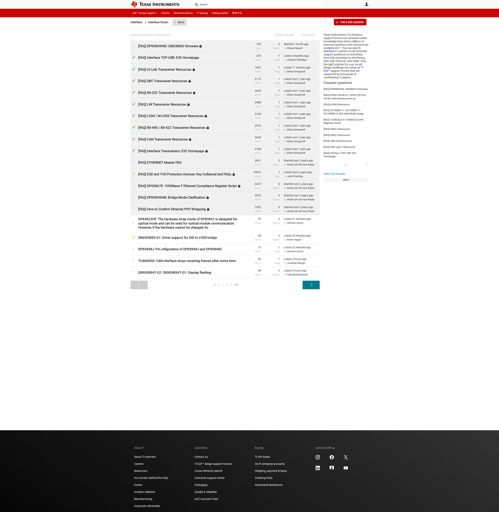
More (181, 22)
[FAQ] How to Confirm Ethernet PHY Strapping (172, 209)
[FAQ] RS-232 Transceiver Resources (165, 93)
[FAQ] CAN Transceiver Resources (163, 139)
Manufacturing (143, 498)
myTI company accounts (270, 463)
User (366, 4)
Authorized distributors (269, 484)
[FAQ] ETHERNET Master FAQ (159, 162)
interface (329, 51)
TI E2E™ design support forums (213, 463)
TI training (202, 13)
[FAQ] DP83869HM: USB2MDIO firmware (346, 89)
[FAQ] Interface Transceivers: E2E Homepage (171, 151)
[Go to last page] (346, 165)
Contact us (201, 456)
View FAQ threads (334, 173)
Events (138, 484)
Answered (134, 57)
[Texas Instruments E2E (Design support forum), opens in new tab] (331, 469)
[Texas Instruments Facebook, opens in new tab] (331, 458)
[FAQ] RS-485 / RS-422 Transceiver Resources (171, 128)
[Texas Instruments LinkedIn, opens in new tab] (317, 469)
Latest (296, 55)
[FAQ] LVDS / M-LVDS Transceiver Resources (170, 116)
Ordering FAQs (264, 477)
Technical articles (183, 13)
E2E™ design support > (145, 13)
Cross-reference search (208, 470)
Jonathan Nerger (296, 263)
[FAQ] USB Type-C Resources (339, 147)
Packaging (201, 484)
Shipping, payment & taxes (271, 470)
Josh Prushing (295, 176)
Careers (138, 463)
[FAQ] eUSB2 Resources (337, 104)
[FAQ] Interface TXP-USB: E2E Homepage (168, 57)
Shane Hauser (295, 48)
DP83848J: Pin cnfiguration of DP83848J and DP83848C (180, 249)
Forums (165, 13)
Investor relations (144, 491)
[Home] (158, 4)
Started (296, 44)
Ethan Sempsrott (296, 71)
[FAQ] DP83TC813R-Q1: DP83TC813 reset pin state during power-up (345, 97)
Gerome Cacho (295, 222)
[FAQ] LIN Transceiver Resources (162, 104)
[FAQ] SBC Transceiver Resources (162, 81)
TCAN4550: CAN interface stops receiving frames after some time (187, 261)
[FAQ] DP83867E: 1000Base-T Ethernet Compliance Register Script (187, 186)
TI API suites (262, 456)
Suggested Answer (134, 174)
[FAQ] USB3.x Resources (337, 129)
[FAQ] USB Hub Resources (338, 140)
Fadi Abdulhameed (297, 274)
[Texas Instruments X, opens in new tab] (345, 458)
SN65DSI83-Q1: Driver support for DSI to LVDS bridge (177, 238)
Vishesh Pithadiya (297, 59)
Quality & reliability (206, 491)
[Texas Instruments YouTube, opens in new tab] (345, 469)
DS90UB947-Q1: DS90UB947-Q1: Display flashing (174, 272)
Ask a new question (352, 22)
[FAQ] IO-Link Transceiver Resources (164, 69)
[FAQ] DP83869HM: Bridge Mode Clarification (171, 197)
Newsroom (140, 470)
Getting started (220, 13)
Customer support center (210, 477)
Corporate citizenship (147, 506)
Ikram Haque (294, 239)
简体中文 (237, 13)
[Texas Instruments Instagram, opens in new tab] (317, 458)
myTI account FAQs (206, 498)
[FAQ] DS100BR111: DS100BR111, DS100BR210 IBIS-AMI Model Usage (344, 112)
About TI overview (145, 456)
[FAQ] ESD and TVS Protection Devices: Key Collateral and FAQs (184, 174)
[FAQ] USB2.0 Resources (337, 135)
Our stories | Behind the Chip (151, 477)
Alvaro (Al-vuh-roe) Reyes (301, 164)
